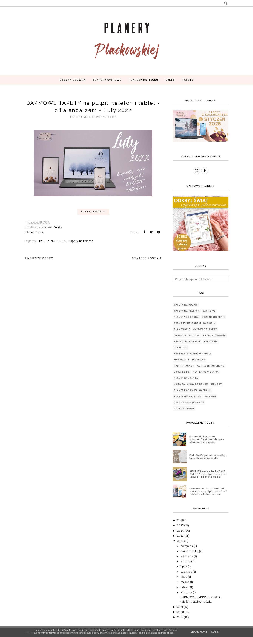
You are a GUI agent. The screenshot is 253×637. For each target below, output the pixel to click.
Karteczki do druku (210, 366)
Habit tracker (184, 366)
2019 (180, 617)
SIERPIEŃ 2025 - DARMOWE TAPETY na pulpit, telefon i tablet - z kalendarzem (208, 474)
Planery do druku (186, 317)
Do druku (198, 360)
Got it (215, 631)
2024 (180, 530)
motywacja (181, 360)
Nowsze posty (40, 258)
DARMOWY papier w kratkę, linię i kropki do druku (207, 456)
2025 (180, 525)
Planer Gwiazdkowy (188, 396)
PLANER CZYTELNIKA (206, 372)
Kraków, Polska (51, 227)
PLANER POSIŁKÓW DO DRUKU (192, 390)
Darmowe (209, 311)
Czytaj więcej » (93, 212)
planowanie (182, 329)
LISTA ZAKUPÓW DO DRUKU (191, 384)
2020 (180, 612)
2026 (180, 520)
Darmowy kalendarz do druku (194, 323)
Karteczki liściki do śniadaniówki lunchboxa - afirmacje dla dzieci (206, 439)
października (189, 551)
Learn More (199, 631)
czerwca (186, 571)
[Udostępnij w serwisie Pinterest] (159, 232)
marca (185, 582)
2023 (180, 535)
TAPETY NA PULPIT (52, 241)
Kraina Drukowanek (187, 341)
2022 (180, 541)
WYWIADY (210, 396)
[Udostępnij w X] (151, 232)
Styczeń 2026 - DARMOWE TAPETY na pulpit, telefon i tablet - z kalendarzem (208, 491)
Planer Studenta (186, 378)
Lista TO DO (182, 372)
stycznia (186, 592)
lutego (185, 587)
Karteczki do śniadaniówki (192, 354)
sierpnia (186, 561)
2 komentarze (34, 232)
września (187, 556)
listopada (187, 546)
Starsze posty (145, 258)
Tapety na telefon (81, 241)
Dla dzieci (180, 347)
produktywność (214, 335)
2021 (180, 607)
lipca (184, 566)
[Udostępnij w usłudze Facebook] (144, 232)
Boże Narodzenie (213, 317)
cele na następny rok (189, 402)
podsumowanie (184, 408)
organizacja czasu (187, 335)
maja (184, 576)
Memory (216, 384)
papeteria (210, 341)
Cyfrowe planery (205, 329)
